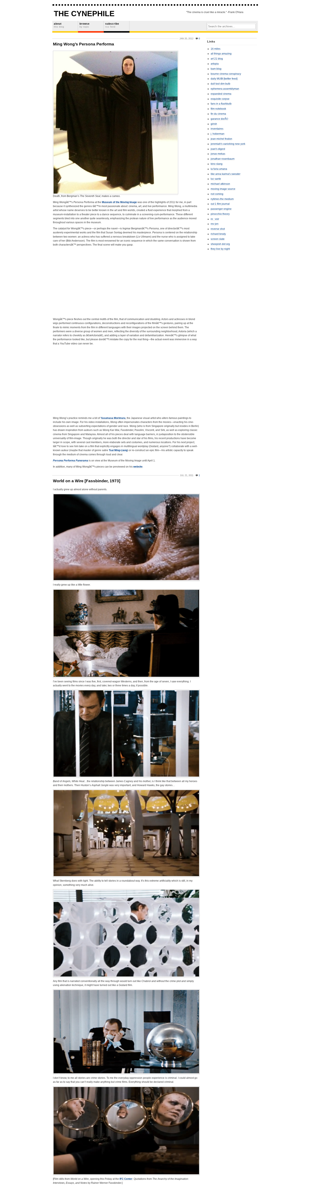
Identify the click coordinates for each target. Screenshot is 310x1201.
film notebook (218, 108)
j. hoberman (217, 133)
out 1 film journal (220, 203)
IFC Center (126, 1178)
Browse (85, 25)
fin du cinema (218, 113)
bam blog (216, 68)
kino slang (216, 163)
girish (214, 123)
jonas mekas (218, 153)
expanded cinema (221, 93)
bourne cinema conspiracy (226, 73)
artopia (215, 63)
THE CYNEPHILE (84, 13)
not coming (217, 194)
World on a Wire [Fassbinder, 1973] (86, 481)
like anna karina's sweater (225, 174)
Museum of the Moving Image (119, 202)
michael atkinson (220, 183)
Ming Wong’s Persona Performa (83, 44)
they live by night (220, 248)
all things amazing (221, 53)
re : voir (215, 219)
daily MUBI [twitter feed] (224, 78)
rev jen (214, 223)
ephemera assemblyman (225, 88)
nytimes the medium (222, 199)
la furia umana (219, 168)
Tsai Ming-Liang (118, 450)
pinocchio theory (220, 214)
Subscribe (112, 25)
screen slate (218, 239)
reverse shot (218, 228)
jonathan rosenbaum (223, 158)
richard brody (218, 233)
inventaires (217, 128)
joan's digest (218, 148)
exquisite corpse (220, 98)
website (138, 466)
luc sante (216, 178)
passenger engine (221, 208)
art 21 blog (217, 58)
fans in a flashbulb (221, 103)
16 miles (215, 48)
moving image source (223, 188)
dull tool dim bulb (220, 83)
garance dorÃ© (219, 118)
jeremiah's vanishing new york (228, 143)
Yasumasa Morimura (113, 418)
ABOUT (59, 25)
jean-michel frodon (221, 138)
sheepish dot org (220, 244)
